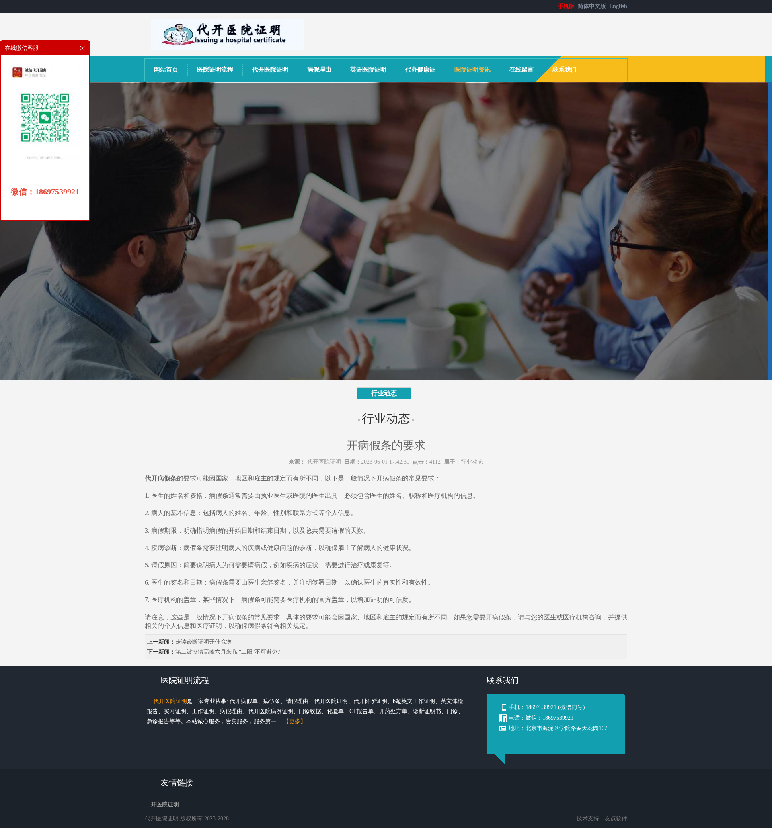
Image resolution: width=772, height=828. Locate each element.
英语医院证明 (368, 69)
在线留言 (521, 69)
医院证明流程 (215, 69)
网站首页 (166, 69)
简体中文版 (593, 6)
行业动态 (384, 393)
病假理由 (319, 69)
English (618, 6)
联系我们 (564, 69)
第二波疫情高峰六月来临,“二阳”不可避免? (227, 652)
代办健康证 (420, 69)
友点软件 (616, 819)
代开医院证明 (270, 69)
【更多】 (294, 721)
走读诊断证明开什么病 (203, 642)
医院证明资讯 (472, 69)
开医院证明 (165, 804)
